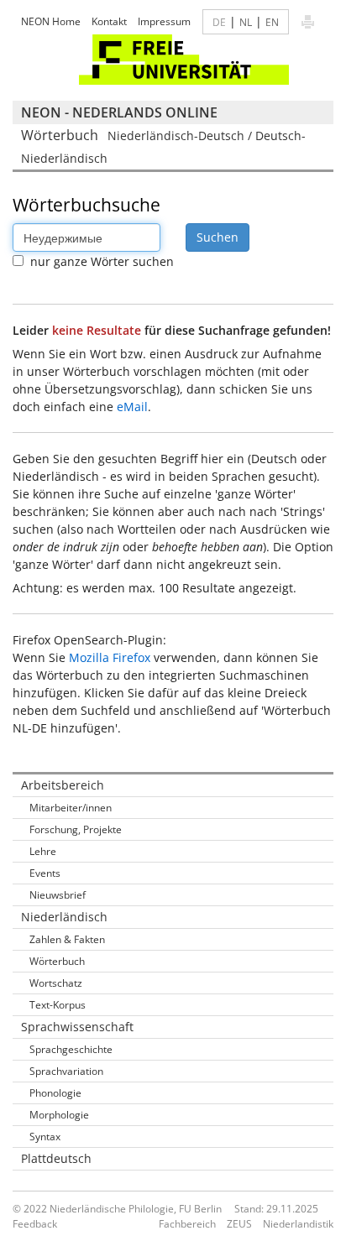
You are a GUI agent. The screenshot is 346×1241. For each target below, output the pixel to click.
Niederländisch (64, 917)
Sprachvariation (66, 1071)
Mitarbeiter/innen (70, 807)
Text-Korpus (57, 1005)
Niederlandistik (298, 1224)
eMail (132, 407)
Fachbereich (187, 1224)
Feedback (35, 1224)
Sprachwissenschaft (77, 1027)
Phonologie (55, 1093)
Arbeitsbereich (62, 785)
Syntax (44, 1136)
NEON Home (51, 21)
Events (44, 873)
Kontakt (109, 21)
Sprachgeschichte (71, 1049)
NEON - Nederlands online (119, 112)
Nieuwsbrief (57, 895)
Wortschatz (55, 983)
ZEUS (239, 1224)
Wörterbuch (57, 961)
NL (245, 22)
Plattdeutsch (56, 1158)
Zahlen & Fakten (67, 939)
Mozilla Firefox (109, 657)
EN (272, 22)
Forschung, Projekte (75, 829)
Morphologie (59, 1115)
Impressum (164, 21)
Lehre (42, 851)
